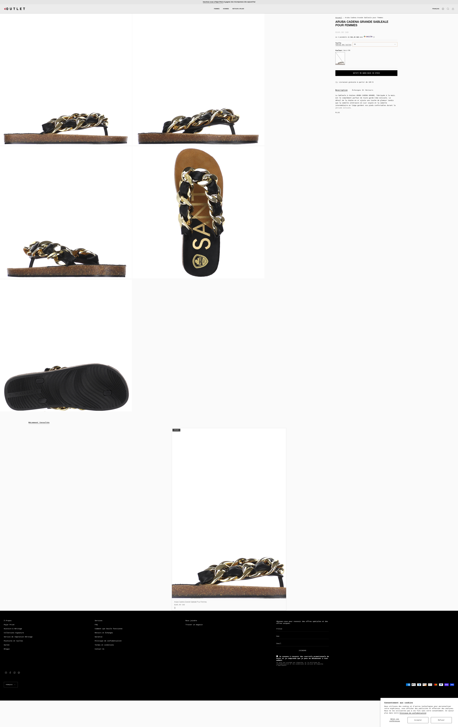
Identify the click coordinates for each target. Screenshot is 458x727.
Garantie (98, 637)
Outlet (7, 645)
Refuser (441, 720)
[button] (216, 9)
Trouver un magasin (194, 625)
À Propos (7, 621)
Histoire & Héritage (13, 629)
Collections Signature (14, 633)
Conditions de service (304, 664)
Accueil (338, 18)
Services (98, 621)
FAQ (96, 625)
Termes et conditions (104, 645)
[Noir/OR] (174, 608)
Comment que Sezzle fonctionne (108, 629)
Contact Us (99, 649)
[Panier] (452, 9)
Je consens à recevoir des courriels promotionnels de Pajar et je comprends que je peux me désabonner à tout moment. (302, 658)
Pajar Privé (9, 625)
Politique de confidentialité (413, 713)
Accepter (418, 720)
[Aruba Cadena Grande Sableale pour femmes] (229, 514)
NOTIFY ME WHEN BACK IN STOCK (366, 73)
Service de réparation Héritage (18, 637)
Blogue (7, 649)
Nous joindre (191, 621)
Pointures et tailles (13, 641)
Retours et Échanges (104, 633)
